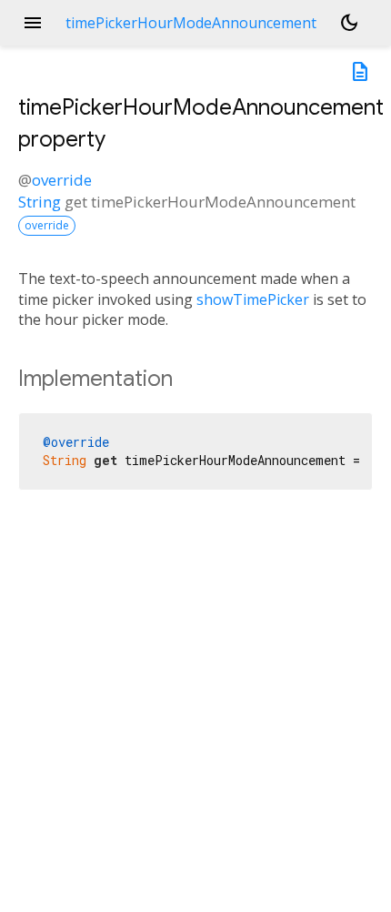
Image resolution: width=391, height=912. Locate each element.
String (39, 201)
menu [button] (33, 23)
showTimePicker (252, 299)
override (62, 179)
